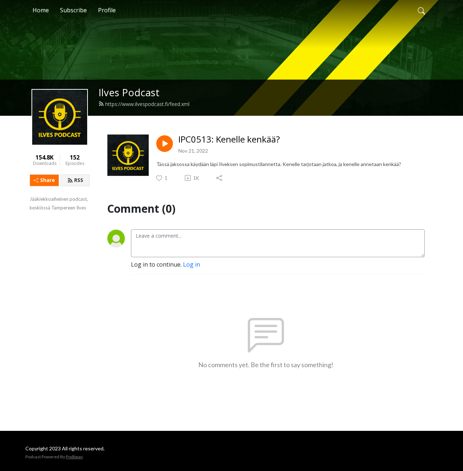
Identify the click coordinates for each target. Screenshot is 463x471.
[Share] (220, 178)
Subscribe (73, 10)
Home (41, 10)
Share (47, 180)
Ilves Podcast (129, 92)
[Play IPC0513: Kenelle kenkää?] (164, 143)
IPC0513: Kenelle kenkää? (229, 139)
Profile (107, 10)
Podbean (74, 456)
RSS (78, 180)
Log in (191, 264)
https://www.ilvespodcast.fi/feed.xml (147, 104)
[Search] (421, 10)
